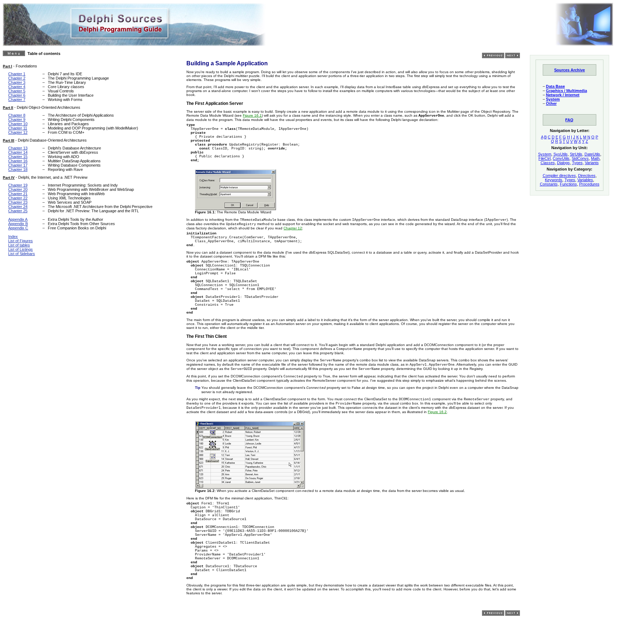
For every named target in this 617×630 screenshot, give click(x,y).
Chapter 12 (17, 132)
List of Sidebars (21, 254)
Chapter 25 (17, 211)
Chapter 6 (16, 95)
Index (13, 236)
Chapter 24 (17, 206)
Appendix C (18, 228)
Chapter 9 (16, 119)
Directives (587, 175)
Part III (8, 140)
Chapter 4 (16, 87)
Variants (592, 163)
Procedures (589, 184)
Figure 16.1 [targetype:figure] (252, 115)
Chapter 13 (17, 148)
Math (595, 158)
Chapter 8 (16, 115)
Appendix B (18, 224)
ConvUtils (561, 158)
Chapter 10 (17, 124)
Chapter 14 (17, 152)
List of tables (19, 245)
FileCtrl (544, 158)
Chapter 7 (16, 99)
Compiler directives (559, 175)
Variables (585, 180)
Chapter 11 (17, 128)
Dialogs (563, 163)
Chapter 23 (17, 202)
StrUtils (576, 154)
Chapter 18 (17, 169)
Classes (548, 163)
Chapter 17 (17, 165)
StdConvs (580, 158)
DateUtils (592, 154)
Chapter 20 (17, 189)
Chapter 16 (17, 161)
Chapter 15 (17, 156)
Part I (7, 66)
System (544, 154)
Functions (568, 184)
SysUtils (560, 154)
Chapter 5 (16, 91)
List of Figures (20, 241)
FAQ (569, 120)
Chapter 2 (16, 78)
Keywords (553, 180)
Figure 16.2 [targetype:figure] (437, 412)
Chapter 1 (16, 74)
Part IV (9, 177)
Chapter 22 (17, 198)
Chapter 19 (17, 185)
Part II (8, 108)
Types (577, 163)
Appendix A (17, 219)
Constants (549, 184)
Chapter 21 (17, 194)
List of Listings (20, 249)
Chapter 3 (16, 82)
